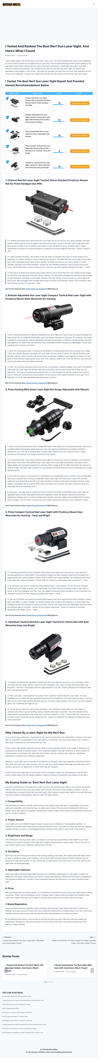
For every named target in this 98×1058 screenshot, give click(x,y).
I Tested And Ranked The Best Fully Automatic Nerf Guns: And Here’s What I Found (24, 1024)
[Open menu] (94, 3)
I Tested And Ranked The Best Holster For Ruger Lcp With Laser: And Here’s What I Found (73, 940)
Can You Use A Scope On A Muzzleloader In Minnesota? (17, 1012)
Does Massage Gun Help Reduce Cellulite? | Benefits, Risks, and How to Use (22, 1032)
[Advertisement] (49, 22)
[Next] (92, 970)
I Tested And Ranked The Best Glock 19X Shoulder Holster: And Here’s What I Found (24, 968)
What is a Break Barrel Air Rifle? (10, 1008)
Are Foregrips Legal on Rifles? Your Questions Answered (17, 1020)
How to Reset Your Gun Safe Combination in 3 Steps (16, 1004)
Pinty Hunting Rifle (18, 389)
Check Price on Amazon (80, 103)
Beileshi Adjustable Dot (21, 295)
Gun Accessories (22, 55)
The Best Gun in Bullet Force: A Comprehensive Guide (16, 996)
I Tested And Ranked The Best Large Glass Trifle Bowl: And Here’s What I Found (23, 940)
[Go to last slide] (5, 970)
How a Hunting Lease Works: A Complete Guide (15, 1016)
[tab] (45, 981)
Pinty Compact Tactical (21, 512)
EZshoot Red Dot (17, 180)
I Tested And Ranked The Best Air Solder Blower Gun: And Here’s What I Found (23, 1000)
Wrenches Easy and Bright (20, 625)
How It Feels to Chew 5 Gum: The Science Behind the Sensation (19, 1028)
